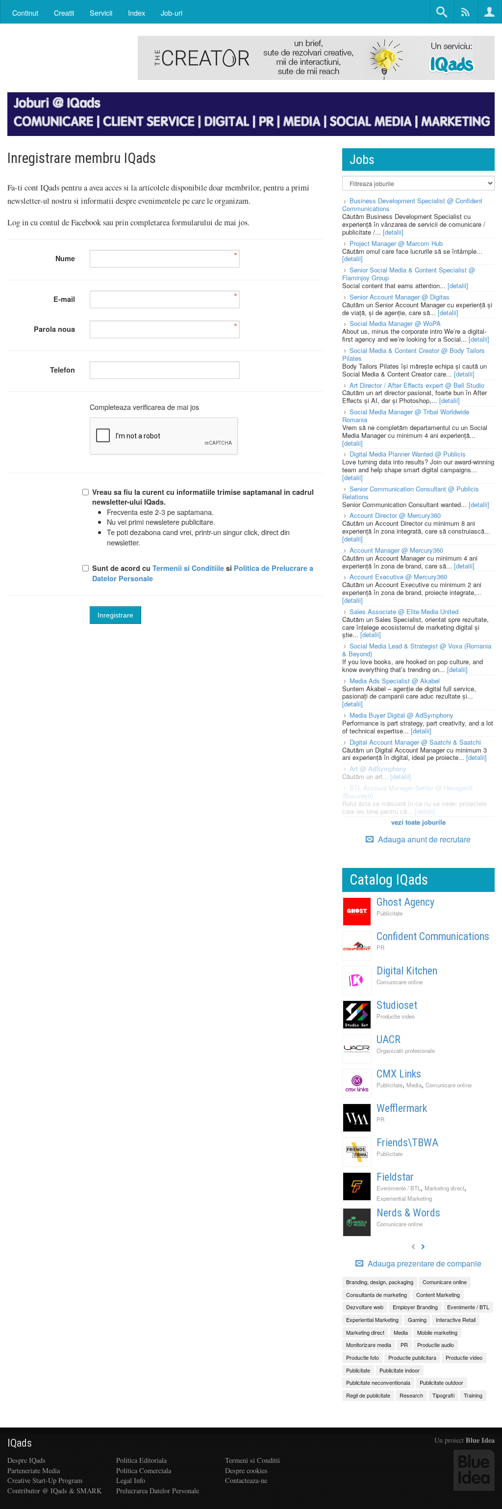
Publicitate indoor (399, 1370)
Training (473, 1395)
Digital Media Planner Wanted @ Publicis (408, 453)
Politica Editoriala (141, 1460)
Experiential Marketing (404, 1198)
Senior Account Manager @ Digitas (400, 296)
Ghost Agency (405, 902)
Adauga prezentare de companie (423, 1263)
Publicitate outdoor (441, 1382)
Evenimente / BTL (398, 1188)
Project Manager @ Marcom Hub (396, 243)
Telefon (62, 370)
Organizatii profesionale (405, 1050)
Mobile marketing (437, 1332)
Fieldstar (395, 1177)
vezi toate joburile (418, 822)
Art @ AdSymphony (378, 768)
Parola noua (54, 329)
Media (414, 1085)
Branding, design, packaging (379, 1282)
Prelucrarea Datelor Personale (157, 1490)
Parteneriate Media (33, 1470)
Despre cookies (246, 1470)
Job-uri (171, 12)
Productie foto (362, 1357)
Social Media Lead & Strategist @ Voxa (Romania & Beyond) (416, 649)
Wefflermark (401, 1108)
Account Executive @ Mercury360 (398, 576)
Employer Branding (415, 1307)
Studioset (396, 1005)
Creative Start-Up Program (44, 1480)
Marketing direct (444, 1188)
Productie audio (435, 1344)
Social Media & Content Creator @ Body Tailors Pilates (413, 354)
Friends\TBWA (407, 1142)
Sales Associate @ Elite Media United (404, 611)
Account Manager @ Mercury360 (396, 550)
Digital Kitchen (406, 971)
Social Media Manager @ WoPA (395, 323)
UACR (388, 1039)
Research (411, 1395)
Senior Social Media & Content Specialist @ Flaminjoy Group (408, 273)
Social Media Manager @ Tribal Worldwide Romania (405, 415)
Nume (65, 258)
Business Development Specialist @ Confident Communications (412, 204)
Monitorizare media (368, 1344)
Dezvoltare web (364, 1307)
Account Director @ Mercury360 (395, 515)
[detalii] (393, 232)
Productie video (395, 1016)
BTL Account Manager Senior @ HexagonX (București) (407, 791)
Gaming (417, 1319)
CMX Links (398, 1074)
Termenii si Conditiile (188, 568)
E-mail (64, 299)
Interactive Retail (456, 1319)
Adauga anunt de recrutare (423, 839)
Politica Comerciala (143, 1470)
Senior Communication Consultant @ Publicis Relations (410, 492)
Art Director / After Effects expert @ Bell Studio (417, 385)
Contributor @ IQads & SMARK (54, 1490)
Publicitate (389, 913)
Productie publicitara (412, 1357)
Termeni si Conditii (252, 1460)
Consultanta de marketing (376, 1294)
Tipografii (443, 1395)
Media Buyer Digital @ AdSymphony (401, 715)
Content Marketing (438, 1294)
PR (380, 947)
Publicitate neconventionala (378, 1382)
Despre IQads (26, 1460)
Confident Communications (432, 936)
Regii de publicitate (368, 1395)
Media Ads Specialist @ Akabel (395, 680)
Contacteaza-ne (246, 1480)
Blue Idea (480, 1440)
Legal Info (130, 1480)
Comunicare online (399, 982)
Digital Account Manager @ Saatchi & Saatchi (415, 742)
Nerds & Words (408, 1213)
